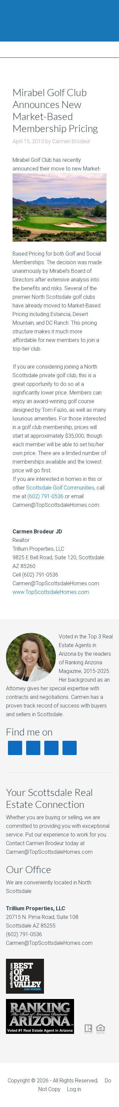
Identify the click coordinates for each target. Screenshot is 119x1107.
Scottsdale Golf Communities (60, 488)
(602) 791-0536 (45, 496)
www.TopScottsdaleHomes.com (51, 592)
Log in (74, 1089)
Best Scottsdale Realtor (59, 21)
